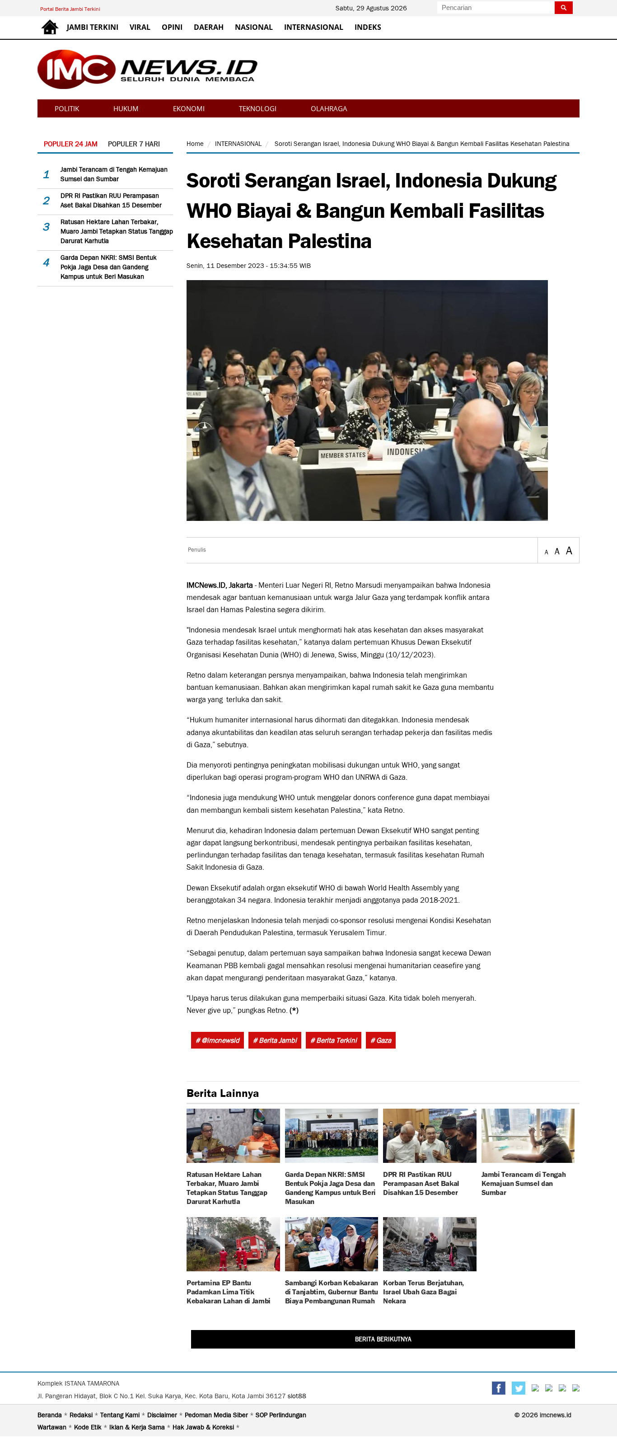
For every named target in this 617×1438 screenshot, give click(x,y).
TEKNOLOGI (257, 108)
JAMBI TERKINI (92, 27)
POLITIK (67, 108)
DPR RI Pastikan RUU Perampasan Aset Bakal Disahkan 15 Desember (421, 1182)
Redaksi (82, 1415)
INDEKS (368, 27)
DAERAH (209, 27)
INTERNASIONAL (313, 27)
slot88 (297, 1396)
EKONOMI (189, 108)
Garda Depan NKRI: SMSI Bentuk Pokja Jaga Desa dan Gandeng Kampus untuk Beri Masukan (109, 267)
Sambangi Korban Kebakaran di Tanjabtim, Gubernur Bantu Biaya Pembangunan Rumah (332, 1291)
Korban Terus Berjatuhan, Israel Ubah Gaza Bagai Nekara (423, 1291)
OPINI (172, 27)
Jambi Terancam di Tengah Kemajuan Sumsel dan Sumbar (523, 1182)
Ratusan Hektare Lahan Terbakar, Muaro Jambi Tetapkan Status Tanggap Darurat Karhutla (117, 231)
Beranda (50, 1415)
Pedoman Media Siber (217, 1415)
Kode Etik (88, 1427)
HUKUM (126, 108)
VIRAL (140, 27)
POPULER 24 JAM (71, 144)
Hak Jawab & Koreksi (204, 1427)
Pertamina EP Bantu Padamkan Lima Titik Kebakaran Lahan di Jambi (229, 1291)
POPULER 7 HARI (134, 144)
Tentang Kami (120, 1415)
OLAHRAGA (329, 108)
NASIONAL (254, 27)
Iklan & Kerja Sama (138, 1427)
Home (195, 144)
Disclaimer (163, 1415)
